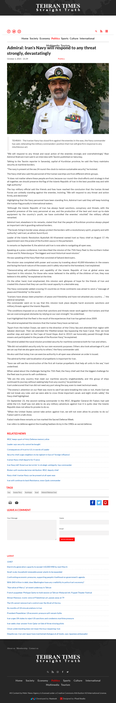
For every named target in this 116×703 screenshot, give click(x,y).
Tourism (65, 45)
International (87, 38)
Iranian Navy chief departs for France (23, 460)
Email (61, 529)
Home (25, 38)
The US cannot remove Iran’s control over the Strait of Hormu (34, 603)
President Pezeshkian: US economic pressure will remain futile (34, 613)
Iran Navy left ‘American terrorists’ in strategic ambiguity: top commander (39, 465)
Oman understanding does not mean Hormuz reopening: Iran (33, 629)
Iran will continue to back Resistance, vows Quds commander (34, 480)
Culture (74, 38)
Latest (10, 556)
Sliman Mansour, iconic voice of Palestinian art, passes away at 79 (35, 597)
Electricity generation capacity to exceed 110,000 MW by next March (37, 567)
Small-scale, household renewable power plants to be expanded (34, 572)
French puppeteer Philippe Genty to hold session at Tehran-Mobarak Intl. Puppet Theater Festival (49, 592)
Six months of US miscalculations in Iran (24, 608)
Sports (64, 38)
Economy (45, 38)
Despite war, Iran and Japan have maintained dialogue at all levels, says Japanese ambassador (47, 634)
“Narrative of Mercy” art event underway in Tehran (29, 587)
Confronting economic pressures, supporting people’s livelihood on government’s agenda (46, 577)
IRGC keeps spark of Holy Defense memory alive (28, 439)
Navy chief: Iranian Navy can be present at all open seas (31, 475)
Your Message (12, 518)
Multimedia (52, 45)
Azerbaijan (28, 492)
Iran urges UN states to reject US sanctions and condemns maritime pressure (40, 618)
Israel (36, 492)
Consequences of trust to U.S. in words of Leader (28, 449)
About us (11, 648)
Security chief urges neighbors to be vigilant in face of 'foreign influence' (38, 454)
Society (34, 38)
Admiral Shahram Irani (49, 492)
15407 (10, 562)
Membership (22, 648)
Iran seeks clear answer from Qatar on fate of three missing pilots (35, 623)
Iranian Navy (17, 492)
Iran (9, 492)
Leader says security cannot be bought (23, 444)
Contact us (33, 648)
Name (61, 518)
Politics (55, 38)
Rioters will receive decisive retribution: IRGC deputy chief (33, 470)
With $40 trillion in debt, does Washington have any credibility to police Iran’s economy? (45, 582)
